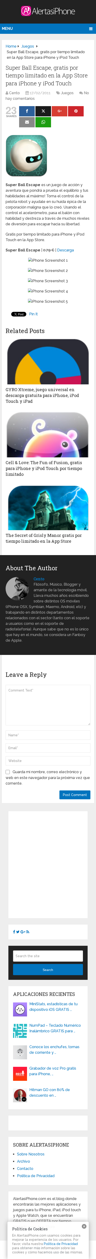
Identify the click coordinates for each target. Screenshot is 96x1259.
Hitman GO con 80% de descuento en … (49, 1093)
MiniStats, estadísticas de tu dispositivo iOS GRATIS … (53, 1007)
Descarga (65, 250)
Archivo (23, 1161)
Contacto (25, 1168)
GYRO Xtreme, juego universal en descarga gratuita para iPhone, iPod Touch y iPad (42, 395)
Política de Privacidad (36, 1176)
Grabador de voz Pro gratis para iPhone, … (52, 1071)
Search (48, 970)
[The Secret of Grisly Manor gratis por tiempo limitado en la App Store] (48, 506)
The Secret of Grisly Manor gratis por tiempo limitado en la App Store (44, 538)
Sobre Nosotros (31, 1154)
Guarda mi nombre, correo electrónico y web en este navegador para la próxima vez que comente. (48, 778)
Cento (14, 93)
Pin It (33, 314)
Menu (7, 28)
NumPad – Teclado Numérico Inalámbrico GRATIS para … (55, 1028)
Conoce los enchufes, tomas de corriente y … (54, 1050)
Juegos (67, 93)
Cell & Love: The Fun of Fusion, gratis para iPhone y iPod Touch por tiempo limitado (44, 468)
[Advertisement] (48, 864)
